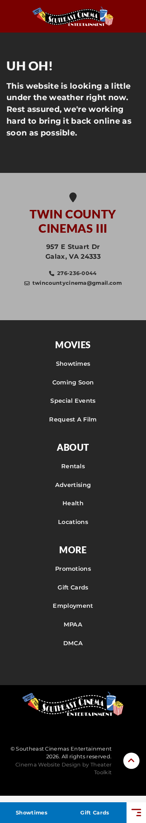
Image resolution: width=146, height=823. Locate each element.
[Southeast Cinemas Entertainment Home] (73, 16)
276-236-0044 (77, 273)
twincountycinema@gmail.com (77, 283)
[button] (131, 761)
